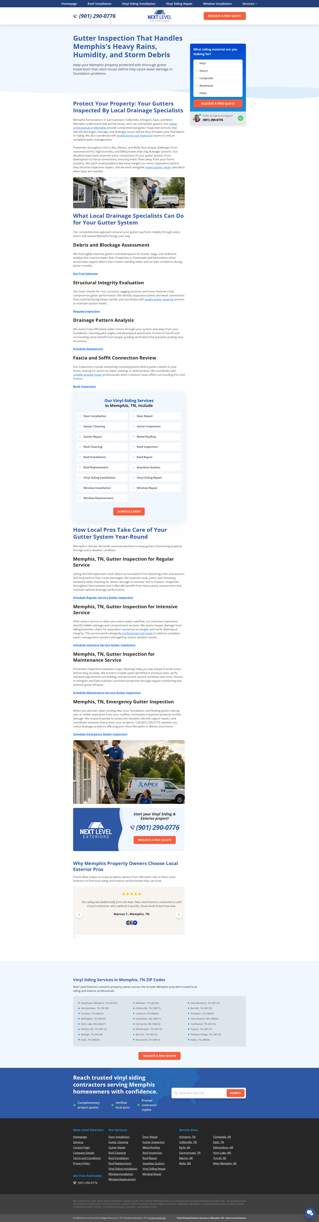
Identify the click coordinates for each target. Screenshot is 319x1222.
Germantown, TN (190, 1153)
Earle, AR (184, 1147)
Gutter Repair (117, 1147)
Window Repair (152, 1174)
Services (248, 4)
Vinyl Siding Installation (138, 4)
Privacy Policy (81, 1163)
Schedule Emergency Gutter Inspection (100, 734)
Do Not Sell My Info (157, 1218)
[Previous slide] (79, 914)
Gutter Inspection (154, 1142)
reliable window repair (87, 375)
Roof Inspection (152, 1153)
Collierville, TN (188, 1142)
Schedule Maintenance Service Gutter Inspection (107, 693)
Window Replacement (122, 1179)
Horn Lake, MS (222, 1153)
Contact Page (81, 1147)
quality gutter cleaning (159, 299)
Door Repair (150, 1137)
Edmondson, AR (223, 1147)
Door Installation (119, 1137)
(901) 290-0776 (157, 827)
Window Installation (217, 4)
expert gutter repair (158, 167)
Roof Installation (99, 4)
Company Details (83, 1153)
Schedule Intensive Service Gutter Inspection (104, 645)
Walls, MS (185, 1163)
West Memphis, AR (224, 1163)
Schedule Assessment (88, 349)
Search (235, 1093)
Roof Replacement (119, 1163)
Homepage (69, 4)
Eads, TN (218, 1142)
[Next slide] (178, 914)
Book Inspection (84, 386)
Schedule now (129, 511)
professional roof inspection (135, 135)
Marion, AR (186, 1158)
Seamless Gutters (154, 1163)
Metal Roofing (151, 1147)
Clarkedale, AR (222, 1137)
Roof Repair (150, 1158)
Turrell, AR (219, 1158)
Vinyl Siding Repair (179, 4)
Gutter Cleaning (118, 1142)
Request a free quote (225, 16)
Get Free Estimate (85, 274)
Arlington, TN (187, 1137)
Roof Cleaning (117, 1153)
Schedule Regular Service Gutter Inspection (103, 597)
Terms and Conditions (87, 1158)
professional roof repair (137, 633)
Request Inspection (86, 311)
